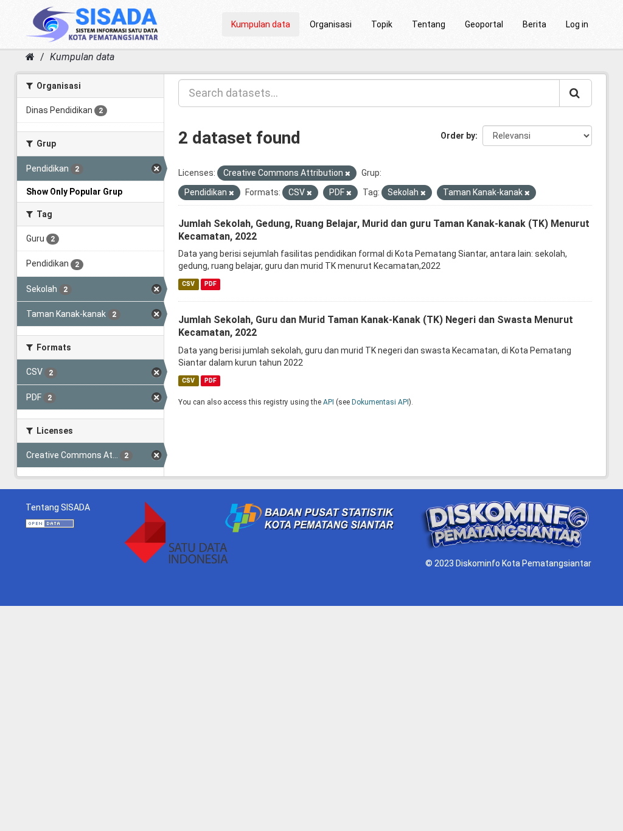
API (328, 402)
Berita (534, 24)
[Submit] (575, 93)
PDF (210, 284)
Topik (381, 24)
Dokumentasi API (380, 402)
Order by (457, 136)
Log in (577, 24)
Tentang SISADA (58, 507)
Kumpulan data (260, 24)
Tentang (428, 24)
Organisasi (331, 24)
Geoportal (484, 24)
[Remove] (347, 174)
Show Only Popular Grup (74, 191)
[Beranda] (30, 57)
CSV (188, 284)
